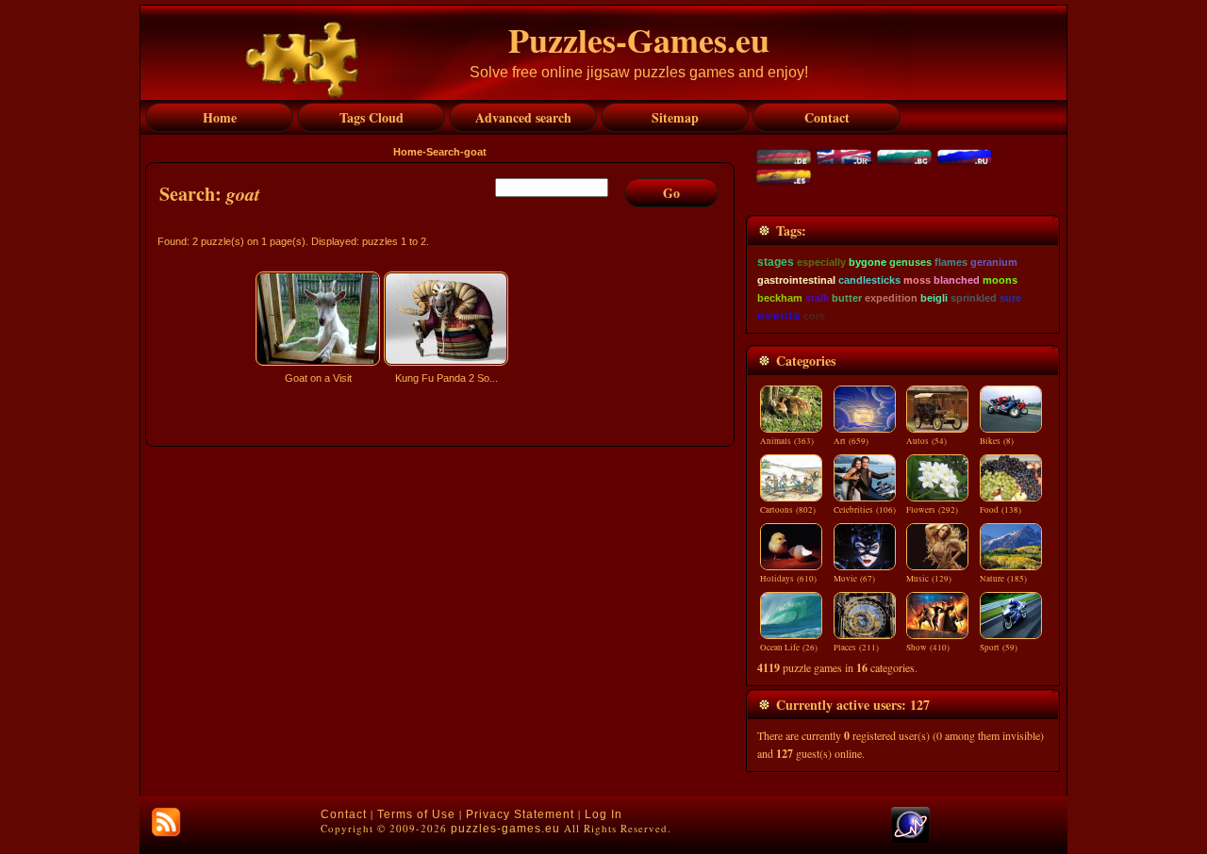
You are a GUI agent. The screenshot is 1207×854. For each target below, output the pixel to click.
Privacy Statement (520, 814)
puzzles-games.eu (505, 828)
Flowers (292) (932, 510)
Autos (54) (926, 441)
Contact (344, 814)
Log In (603, 814)
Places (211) (856, 647)
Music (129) (928, 578)
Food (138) (1000, 510)
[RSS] (166, 822)
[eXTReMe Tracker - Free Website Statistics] (910, 839)
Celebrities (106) (865, 510)
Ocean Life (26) (789, 647)
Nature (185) (1003, 578)
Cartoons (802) (788, 510)
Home (407, 151)
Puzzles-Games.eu (638, 39)
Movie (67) (854, 578)
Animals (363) (787, 441)
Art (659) (851, 441)
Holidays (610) (788, 578)
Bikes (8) (997, 441)
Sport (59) (998, 647)
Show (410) (928, 647)
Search (443, 151)
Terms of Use (416, 814)
